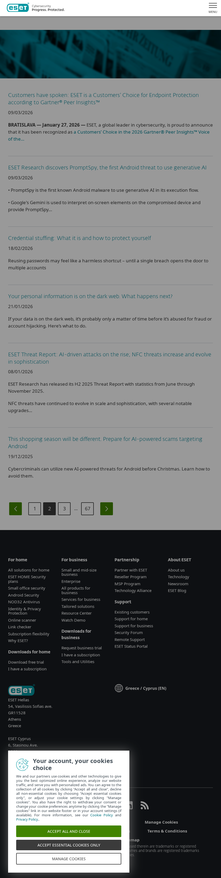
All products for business (75, 590)
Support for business (134, 625)
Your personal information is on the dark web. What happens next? (90, 296)
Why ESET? (18, 640)
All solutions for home (28, 570)
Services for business (80, 599)
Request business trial (81, 647)
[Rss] (144, 807)
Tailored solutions (77, 606)
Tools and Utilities (77, 661)
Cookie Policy (101, 815)
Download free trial (26, 662)
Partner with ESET (131, 570)
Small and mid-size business (78, 572)
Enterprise (70, 581)
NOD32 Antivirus (24, 601)
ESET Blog (177, 590)
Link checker (19, 626)
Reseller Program (131, 576)
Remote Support (130, 639)
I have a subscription (27, 668)
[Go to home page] (21, 690)
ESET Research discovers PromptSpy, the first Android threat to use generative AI (107, 167)
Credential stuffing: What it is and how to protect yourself (79, 238)
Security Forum (129, 632)
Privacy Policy (27, 819)
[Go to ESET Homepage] (35, 8)
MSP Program (127, 583)
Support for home (131, 618)
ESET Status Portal (131, 646)
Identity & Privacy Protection (24, 611)
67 (87, 508)
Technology (178, 576)
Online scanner (22, 620)
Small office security (26, 588)
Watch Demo (73, 620)
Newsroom (178, 583)
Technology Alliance (133, 590)
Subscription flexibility (28, 633)
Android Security (23, 595)
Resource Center (76, 613)
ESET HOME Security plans (27, 579)
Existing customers (132, 612)
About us (176, 570)
